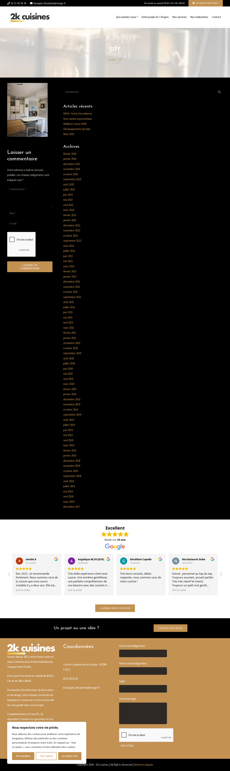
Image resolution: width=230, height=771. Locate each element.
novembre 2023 (71, 169)
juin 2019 (68, 430)
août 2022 (68, 246)
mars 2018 (68, 502)
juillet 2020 (69, 363)
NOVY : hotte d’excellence (77, 113)
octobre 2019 (70, 409)
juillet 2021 (69, 307)
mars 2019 (68, 445)
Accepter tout (70, 756)
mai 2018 (68, 491)
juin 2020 (68, 369)
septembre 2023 (72, 179)
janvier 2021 (69, 338)
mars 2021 (68, 328)
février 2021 (69, 333)
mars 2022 (68, 266)
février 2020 (69, 389)
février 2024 (69, 154)
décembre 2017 (71, 507)
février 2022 (69, 271)
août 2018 (68, 481)
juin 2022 (68, 256)
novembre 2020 (71, 343)
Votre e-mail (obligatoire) (133, 663)
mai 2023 (68, 200)
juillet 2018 (69, 486)
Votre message (127, 699)
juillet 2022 (69, 251)
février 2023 (69, 215)
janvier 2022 (69, 276)
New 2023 (68, 134)
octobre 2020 (70, 348)
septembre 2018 (72, 476)
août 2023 (68, 184)
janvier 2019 (69, 455)
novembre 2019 (71, 404)
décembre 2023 (71, 164)
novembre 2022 (71, 230)
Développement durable (76, 129)
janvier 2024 (69, 159)
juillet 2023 (69, 189)
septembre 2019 (72, 414)
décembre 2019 (71, 399)
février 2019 (69, 450)
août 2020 (68, 358)
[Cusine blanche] (29, 17)
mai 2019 (68, 435)
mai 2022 (68, 261)
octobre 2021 (70, 292)
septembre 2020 (72, 353)
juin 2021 (68, 312)
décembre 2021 (71, 281)
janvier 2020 (69, 394)
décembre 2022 (71, 225)
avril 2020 (68, 379)
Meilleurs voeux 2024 (74, 124)
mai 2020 (68, 374)
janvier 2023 (69, 220)
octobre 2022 (70, 235)
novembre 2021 (71, 287)
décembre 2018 (71, 461)
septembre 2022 (72, 241)
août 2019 (68, 420)
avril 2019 (68, 440)
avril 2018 (68, 496)
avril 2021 (68, 322)
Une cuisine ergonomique (77, 119)
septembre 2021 (72, 297)
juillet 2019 (69, 425)
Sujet (122, 681)
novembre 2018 (71, 466)
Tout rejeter (46, 756)
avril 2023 (68, 205)
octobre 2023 (70, 174)
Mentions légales (143, 765)
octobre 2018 (70, 471)
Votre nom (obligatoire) (132, 646)
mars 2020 (68, 384)
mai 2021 (68, 317)
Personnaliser (23, 756)
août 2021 (68, 302)
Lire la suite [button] (23, 590)
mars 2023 (68, 210)
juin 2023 (68, 195)
